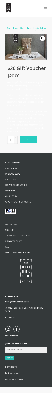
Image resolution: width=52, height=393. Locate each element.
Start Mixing (12, 162)
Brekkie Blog (12, 173)
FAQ (7, 246)
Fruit (29, 28)
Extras (43, 28)
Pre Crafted (12, 168)
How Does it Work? (16, 185)
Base (15, 28)
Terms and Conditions (18, 235)
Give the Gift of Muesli (18, 201)
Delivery (10, 190)
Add (28, 140)
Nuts (22, 28)
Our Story (11, 196)
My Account (12, 224)
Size (8, 28)
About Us (10, 179)
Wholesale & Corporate (19, 252)
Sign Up (9, 230)
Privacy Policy (13, 241)
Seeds (36, 28)
